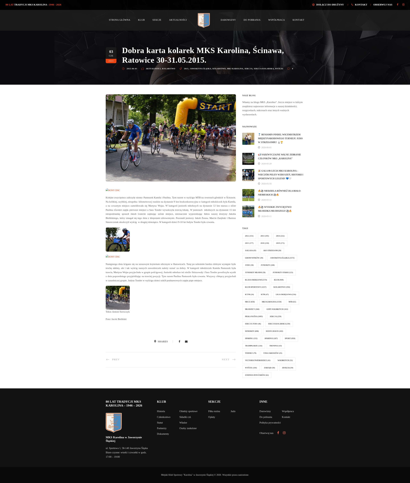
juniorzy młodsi (255, 272)
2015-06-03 (132, 69)
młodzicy (252, 309)
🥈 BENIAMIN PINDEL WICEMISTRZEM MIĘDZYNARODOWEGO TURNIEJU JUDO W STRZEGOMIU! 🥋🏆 (280, 138)
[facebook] (397, 4)
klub (279, 280)
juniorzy (268, 265)
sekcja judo (253, 324)
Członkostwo (163, 417)
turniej (250, 353)
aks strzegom (272, 250)
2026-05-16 (266, 183)
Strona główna (119, 20)
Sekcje (156, 20)
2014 (280, 236)
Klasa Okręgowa (256, 280)
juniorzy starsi (283, 272)
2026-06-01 (266, 147)
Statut (160, 422)
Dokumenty (163, 433)
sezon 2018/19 (274, 331)
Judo (233, 411)
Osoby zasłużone (188, 428)
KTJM (249, 294)
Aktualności (178, 20)
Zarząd (269, 368)
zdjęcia (287, 368)
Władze (183, 422)
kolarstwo (219, 69)
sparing (251, 338)
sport (290, 338)
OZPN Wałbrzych (277, 309)
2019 (280, 243)
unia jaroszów (272, 353)
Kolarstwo (168, 69)
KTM (265, 294)
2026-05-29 (266, 163)
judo (249, 265)
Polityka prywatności (270, 422)
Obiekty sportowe (188, 411)
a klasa (250, 250)
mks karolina (235, 69)
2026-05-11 (266, 200)
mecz (250, 302)
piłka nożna (254, 316)
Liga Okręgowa (286, 294)
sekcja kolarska (264, 69)
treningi (275, 346)
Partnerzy (162, 428)
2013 (265, 236)
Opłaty (211, 417)
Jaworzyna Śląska (200, 69)
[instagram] (403, 4)
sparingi (271, 338)
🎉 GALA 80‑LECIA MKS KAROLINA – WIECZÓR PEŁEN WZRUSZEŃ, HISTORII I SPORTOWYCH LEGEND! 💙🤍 (280, 175)
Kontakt (361, 4)
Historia (161, 411)
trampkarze (253, 346)
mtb (292, 302)
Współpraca (276, 20)
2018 (265, 243)
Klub (141, 20)
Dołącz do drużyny (330, 4)
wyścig (279, 69)
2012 (249, 236)
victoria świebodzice (258, 360)
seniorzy (252, 331)
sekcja (249, 69)
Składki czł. (185, 417)
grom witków (254, 258)
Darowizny (228, 20)
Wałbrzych (285, 360)
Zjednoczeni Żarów (257, 375)
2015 (186, 69)
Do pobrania (252, 20)
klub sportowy (255, 287)
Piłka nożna (214, 411)
